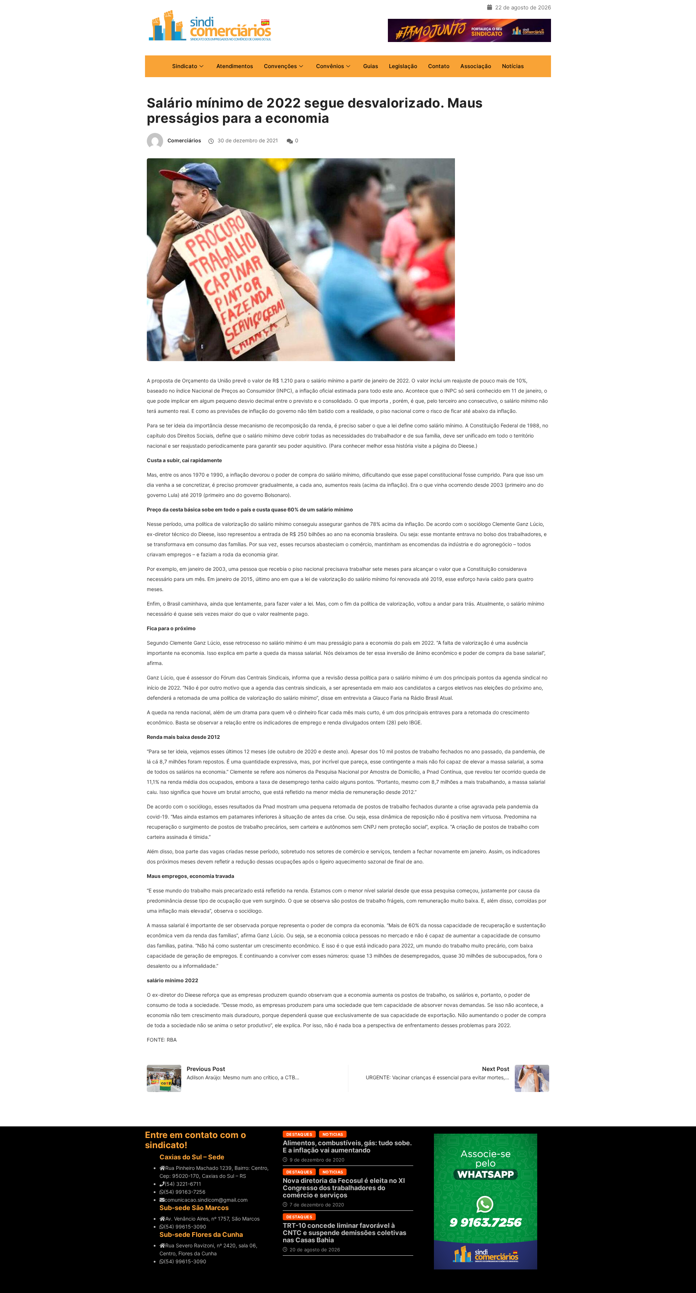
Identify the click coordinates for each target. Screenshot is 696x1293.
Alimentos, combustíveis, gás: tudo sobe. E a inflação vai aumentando (347, 1146)
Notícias (513, 66)
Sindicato (184, 66)
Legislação (403, 66)
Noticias (333, 1134)
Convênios (330, 66)
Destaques (299, 1134)
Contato (439, 66)
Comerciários (184, 140)
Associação (475, 66)
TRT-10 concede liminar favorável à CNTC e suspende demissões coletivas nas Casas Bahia (344, 1233)
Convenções (280, 66)
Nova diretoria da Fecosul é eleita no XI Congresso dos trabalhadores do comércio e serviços (344, 1188)
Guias (370, 66)
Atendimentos (234, 66)
